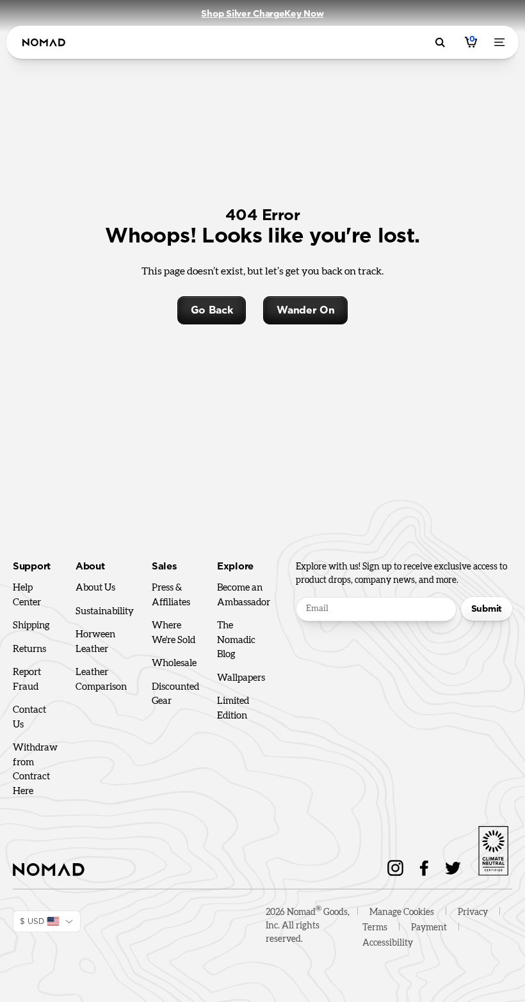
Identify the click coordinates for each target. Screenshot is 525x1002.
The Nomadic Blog (236, 640)
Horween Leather (95, 642)
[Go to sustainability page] (493, 848)
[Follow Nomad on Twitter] (453, 868)
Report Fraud (27, 679)
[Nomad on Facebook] (424, 868)
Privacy (473, 912)
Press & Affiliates (171, 595)
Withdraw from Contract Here (35, 769)
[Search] (442, 42)
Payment (429, 927)
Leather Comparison (101, 679)
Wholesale (174, 663)
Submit (486, 608)
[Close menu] (502, 42)
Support (32, 566)
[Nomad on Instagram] (395, 868)
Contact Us (29, 717)
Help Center (27, 595)
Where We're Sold (173, 633)
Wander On (305, 310)
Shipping (31, 625)
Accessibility (387, 943)
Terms (374, 927)
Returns (29, 649)
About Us (95, 587)
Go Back (212, 310)
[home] (43, 42)
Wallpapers (241, 678)
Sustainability (105, 611)
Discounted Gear (175, 694)
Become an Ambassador (243, 595)
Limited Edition (233, 708)
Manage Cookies (401, 912)
